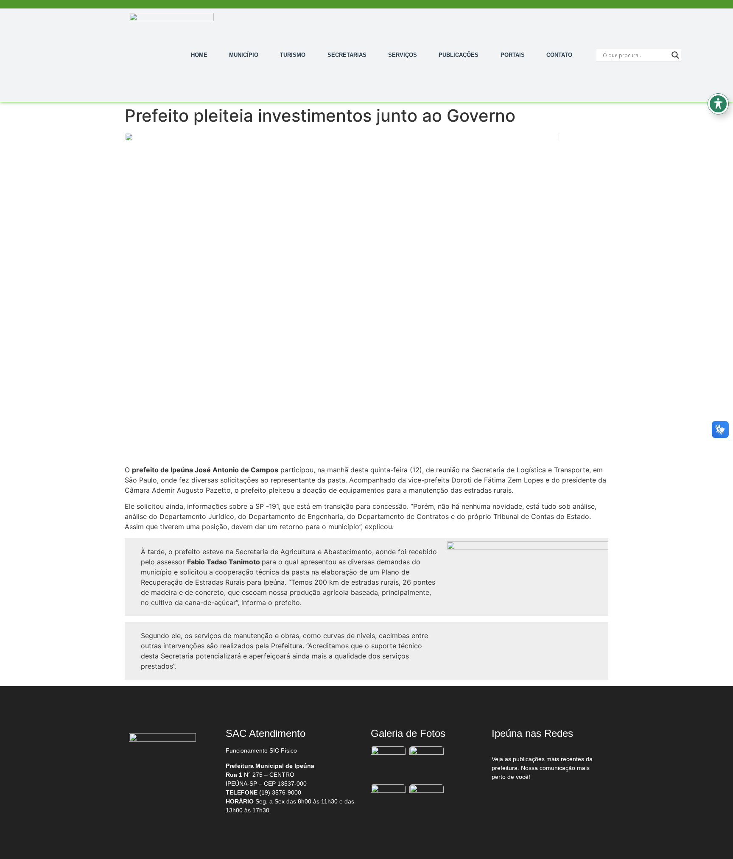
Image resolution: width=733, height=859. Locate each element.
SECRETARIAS (346, 55)
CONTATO (559, 55)
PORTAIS (513, 55)
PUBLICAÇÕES (458, 55)
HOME (199, 55)
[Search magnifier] (675, 55)
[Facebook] (509, 799)
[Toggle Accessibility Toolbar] (718, 104)
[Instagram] (545, 799)
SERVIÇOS (402, 55)
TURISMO (292, 55)
